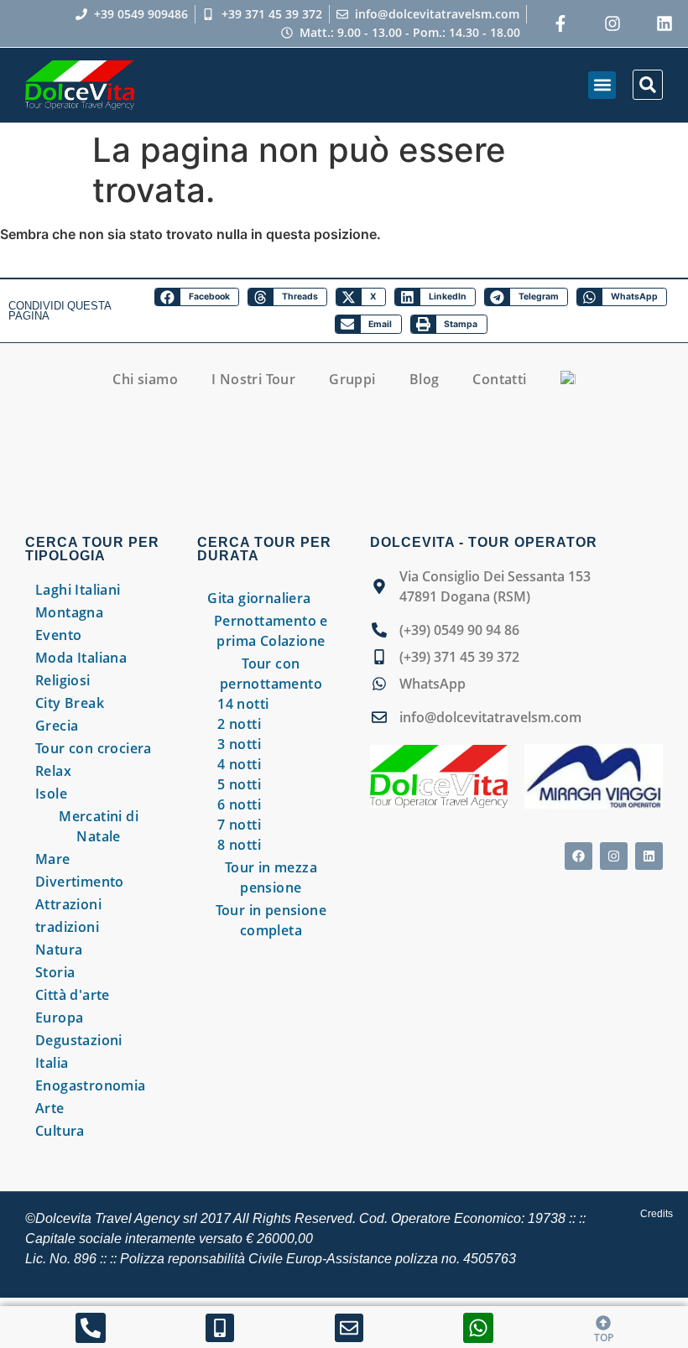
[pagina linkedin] (664, 23)
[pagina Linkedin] (649, 856)
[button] (602, 85)
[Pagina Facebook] (560, 23)
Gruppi (352, 379)
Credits (656, 1214)
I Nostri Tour (253, 379)
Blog (424, 379)
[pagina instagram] (612, 23)
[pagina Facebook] (578, 856)
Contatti (499, 379)
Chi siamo (145, 379)
